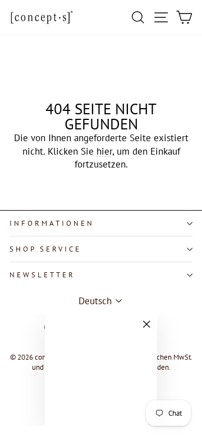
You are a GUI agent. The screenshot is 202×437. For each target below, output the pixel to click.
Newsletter (42, 275)
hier (104, 151)
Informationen (52, 223)
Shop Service (45, 249)
